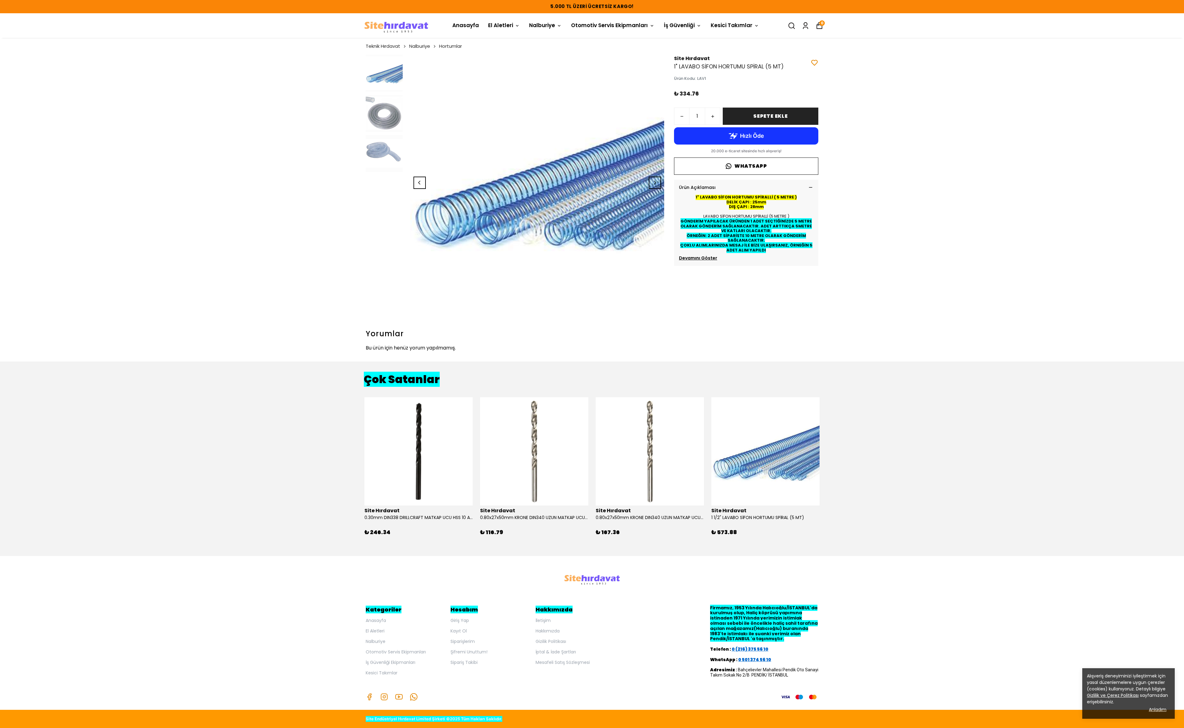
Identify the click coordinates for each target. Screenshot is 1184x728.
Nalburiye (542, 25)
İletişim (543, 620)
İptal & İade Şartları (556, 652)
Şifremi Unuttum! (468, 652)
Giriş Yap (459, 620)
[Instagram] (384, 697)
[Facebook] (369, 697)
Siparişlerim (462, 641)
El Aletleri (500, 25)
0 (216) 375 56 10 (750, 649)
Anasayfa (465, 25)
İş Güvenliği (679, 25)
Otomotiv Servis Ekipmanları (609, 25)
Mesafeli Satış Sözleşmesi (563, 662)
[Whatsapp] (413, 697)
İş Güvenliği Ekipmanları (390, 662)
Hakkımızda (548, 631)
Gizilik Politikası (551, 641)
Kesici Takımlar (731, 25)
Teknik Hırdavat (383, 46)
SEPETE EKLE (770, 116)
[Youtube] (399, 697)
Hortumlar (450, 46)
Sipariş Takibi (464, 662)
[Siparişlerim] (805, 26)
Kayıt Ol (458, 631)
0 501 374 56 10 (754, 659)
